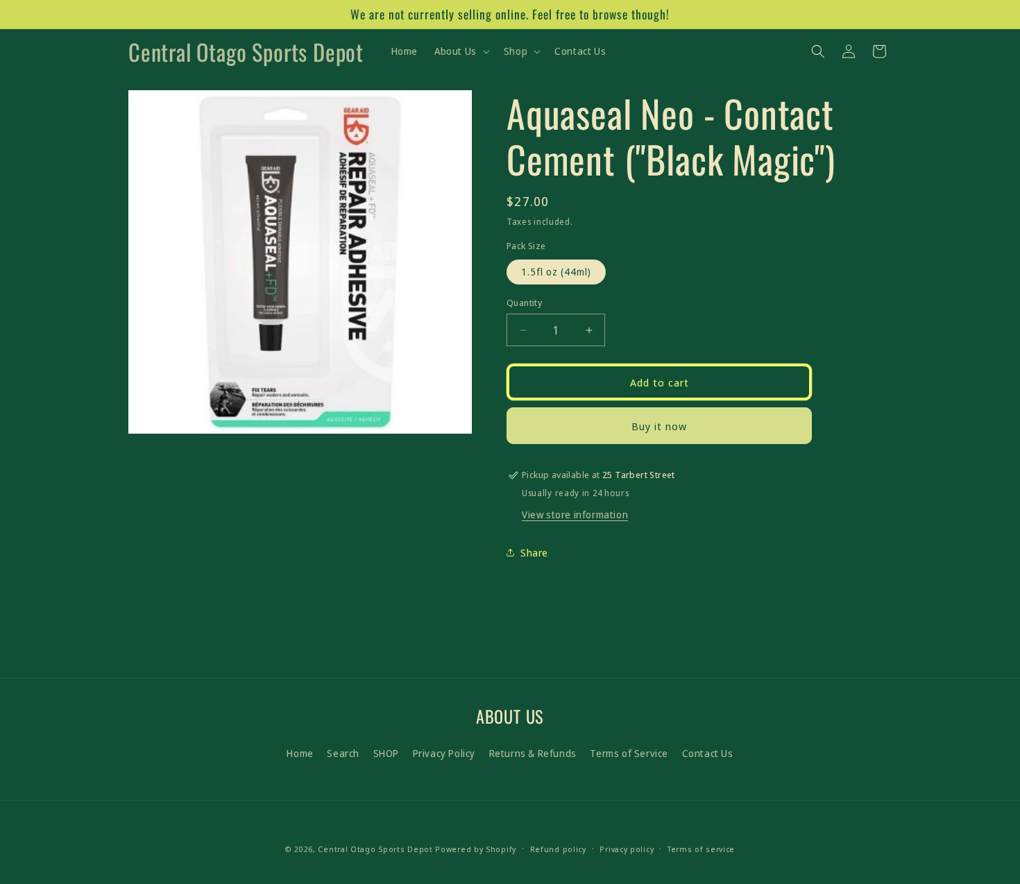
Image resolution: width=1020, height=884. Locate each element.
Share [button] (534, 552)
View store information (575, 514)
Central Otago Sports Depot (375, 849)
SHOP (386, 753)
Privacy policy (627, 849)
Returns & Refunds (533, 753)
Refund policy (558, 849)
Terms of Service (629, 753)
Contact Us (707, 753)
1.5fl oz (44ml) (556, 271)
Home (300, 753)
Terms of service (701, 849)
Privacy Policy (444, 753)
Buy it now (659, 426)
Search (343, 753)
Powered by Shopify (475, 849)
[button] (460, 51)
